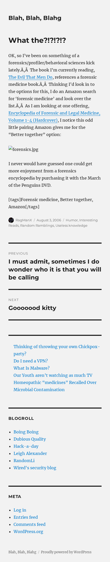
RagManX (24, 220)
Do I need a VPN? (31, 360)
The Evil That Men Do (30, 77)
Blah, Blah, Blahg (34, 18)
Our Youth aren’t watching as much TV (53, 375)
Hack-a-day (26, 446)
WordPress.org (28, 531)
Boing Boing (26, 431)
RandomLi (24, 460)
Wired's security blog (35, 467)
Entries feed (26, 517)
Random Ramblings (37, 225)
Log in (20, 510)
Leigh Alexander (30, 453)
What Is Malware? (32, 368)
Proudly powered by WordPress (66, 552)
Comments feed (30, 524)
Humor (72, 220)
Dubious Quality (30, 439)
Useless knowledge (71, 225)
